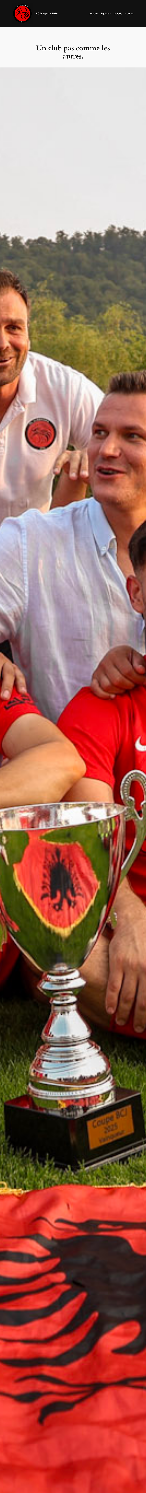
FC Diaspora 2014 (47, 13)
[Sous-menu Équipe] (110, 13)
